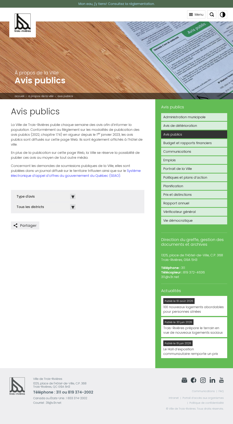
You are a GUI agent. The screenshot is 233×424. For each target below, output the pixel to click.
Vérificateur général (179, 211)
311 (58, 392)
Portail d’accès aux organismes (203, 398)
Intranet (174, 398)
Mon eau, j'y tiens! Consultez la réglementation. (116, 3)
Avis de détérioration (180, 125)
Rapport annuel (176, 203)
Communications (177, 151)
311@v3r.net (170, 277)
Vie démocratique (178, 220)
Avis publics (172, 134)
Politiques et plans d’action (185, 177)
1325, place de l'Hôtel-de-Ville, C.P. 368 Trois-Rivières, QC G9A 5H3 (59, 385)
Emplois (169, 160)
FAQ (221, 391)
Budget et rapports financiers (187, 143)
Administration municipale (184, 117)
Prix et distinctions (177, 194)
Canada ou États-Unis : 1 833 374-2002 (60, 398)
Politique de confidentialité (206, 403)
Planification (173, 186)
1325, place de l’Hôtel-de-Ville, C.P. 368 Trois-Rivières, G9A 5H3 (192, 257)
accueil (19, 96)
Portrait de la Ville (177, 168)
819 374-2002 (80, 392)
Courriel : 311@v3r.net (47, 403)
